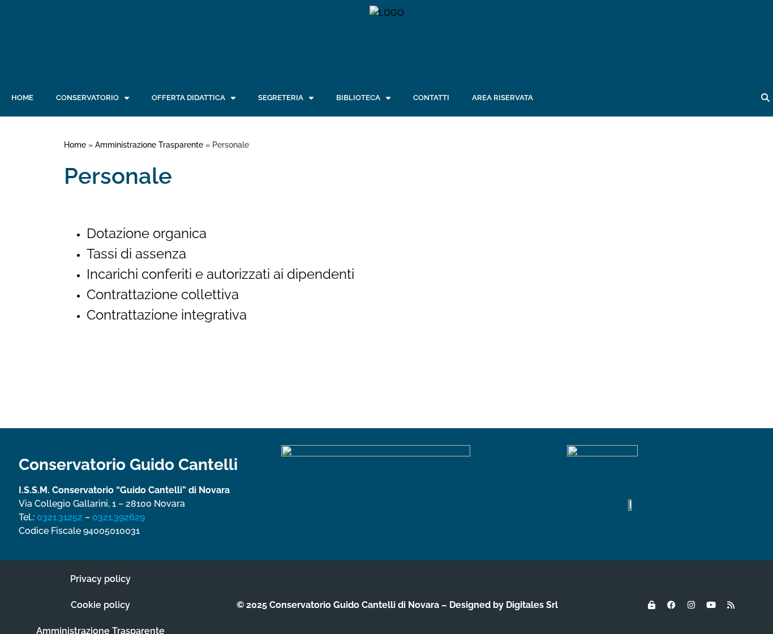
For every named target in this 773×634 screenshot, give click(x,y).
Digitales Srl (532, 605)
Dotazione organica (147, 233)
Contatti (431, 97)
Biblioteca (358, 97)
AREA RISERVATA (502, 97)
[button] (765, 98)
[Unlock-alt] (651, 605)
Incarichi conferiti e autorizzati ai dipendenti (220, 274)
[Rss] (730, 605)
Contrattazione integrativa (167, 315)
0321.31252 (60, 517)
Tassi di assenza (136, 253)
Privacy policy (100, 578)
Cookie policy (100, 605)
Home (22, 97)
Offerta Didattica (188, 97)
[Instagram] (690, 605)
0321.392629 (118, 517)
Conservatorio (87, 97)
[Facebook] (671, 605)
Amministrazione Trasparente (149, 144)
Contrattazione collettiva (163, 294)
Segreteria (280, 97)
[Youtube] (710, 605)
